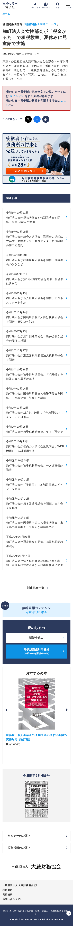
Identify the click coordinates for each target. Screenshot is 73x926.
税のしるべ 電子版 (10, 5)
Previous (6, 710)
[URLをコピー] (45, 119)
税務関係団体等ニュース (41, 24)
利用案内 (8, 890)
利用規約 (8, 894)
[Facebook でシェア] (37, 119)
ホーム (6, 13)
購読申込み (46, 7)
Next (66, 710)
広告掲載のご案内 (19, 847)
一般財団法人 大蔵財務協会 (18, 885)
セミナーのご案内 (19, 835)
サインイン (35, 7)
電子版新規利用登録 (36, 651)
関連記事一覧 (35, 587)
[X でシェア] (28, 119)
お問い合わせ (10, 899)
